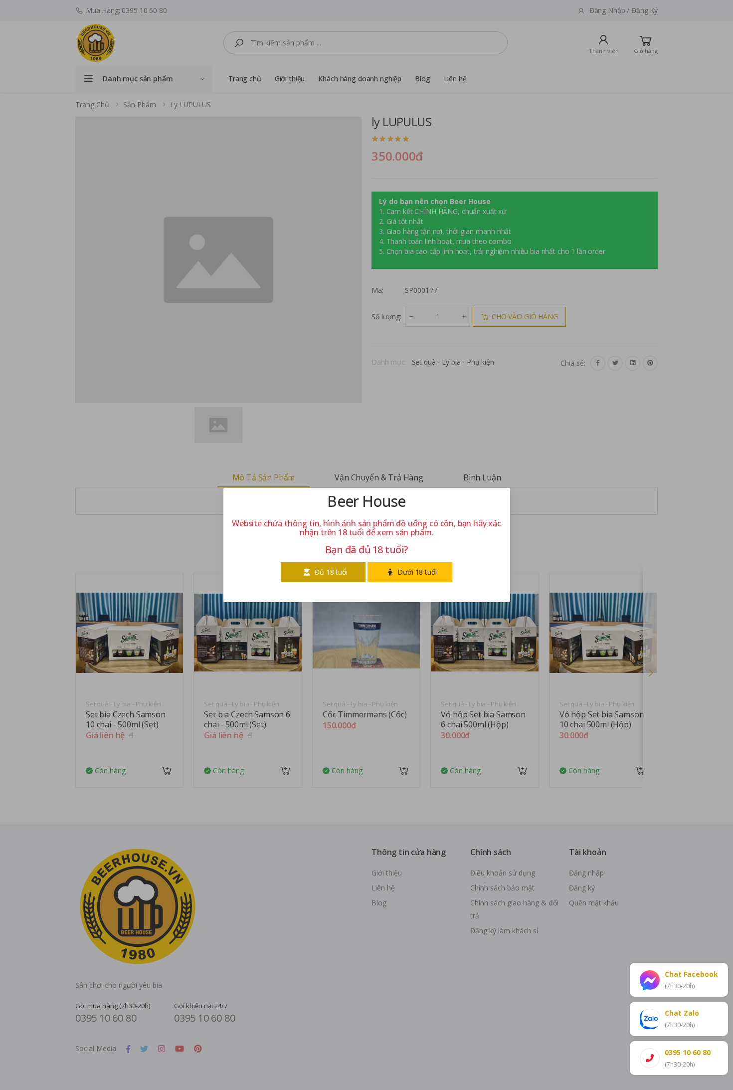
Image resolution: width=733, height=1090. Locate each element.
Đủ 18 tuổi (331, 572)
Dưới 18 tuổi (416, 572)
